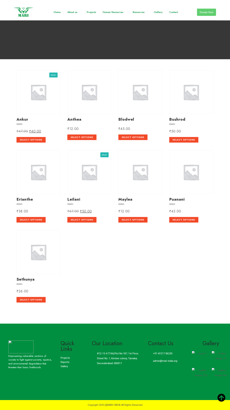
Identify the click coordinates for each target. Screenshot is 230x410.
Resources (138, 12)
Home (57, 12)
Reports (65, 362)
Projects (91, 12)
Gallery (158, 12)
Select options (31, 139)
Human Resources (113, 12)
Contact (173, 12)
